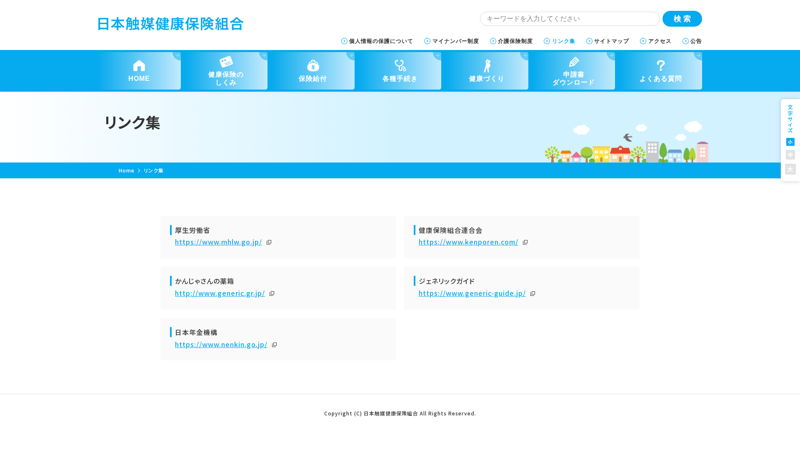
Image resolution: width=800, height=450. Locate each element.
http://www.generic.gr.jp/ (220, 293)
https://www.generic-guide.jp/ (472, 293)
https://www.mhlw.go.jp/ (218, 242)
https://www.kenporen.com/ (468, 242)
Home (127, 170)
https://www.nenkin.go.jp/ (221, 344)
